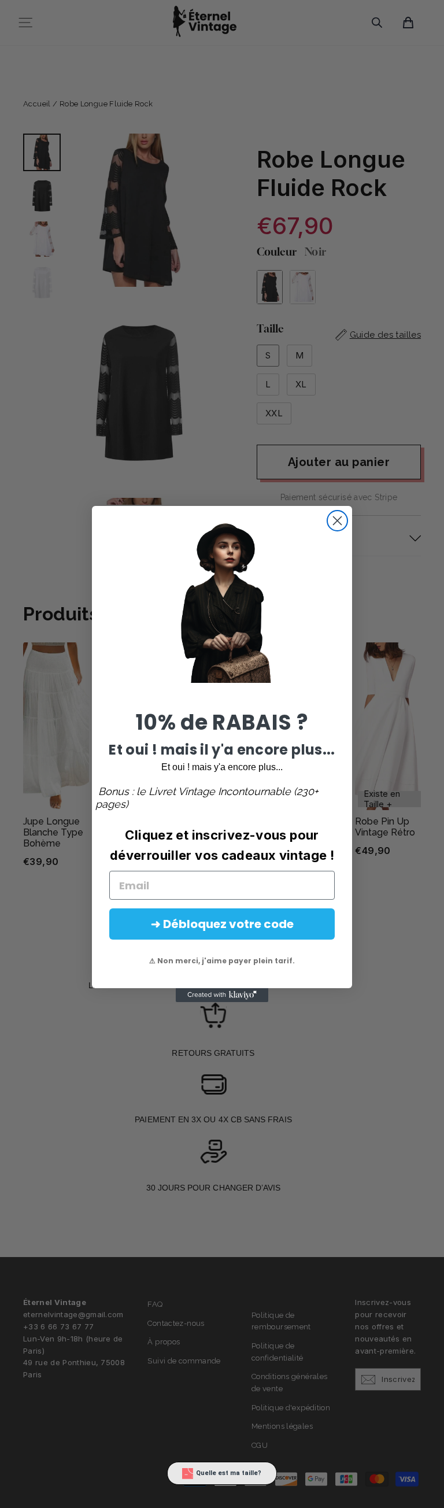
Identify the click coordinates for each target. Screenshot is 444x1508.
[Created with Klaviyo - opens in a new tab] (222, 995)
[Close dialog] (337, 521)
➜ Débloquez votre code (222, 924)
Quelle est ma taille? (228, 1473)
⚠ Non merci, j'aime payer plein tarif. (222, 961)
